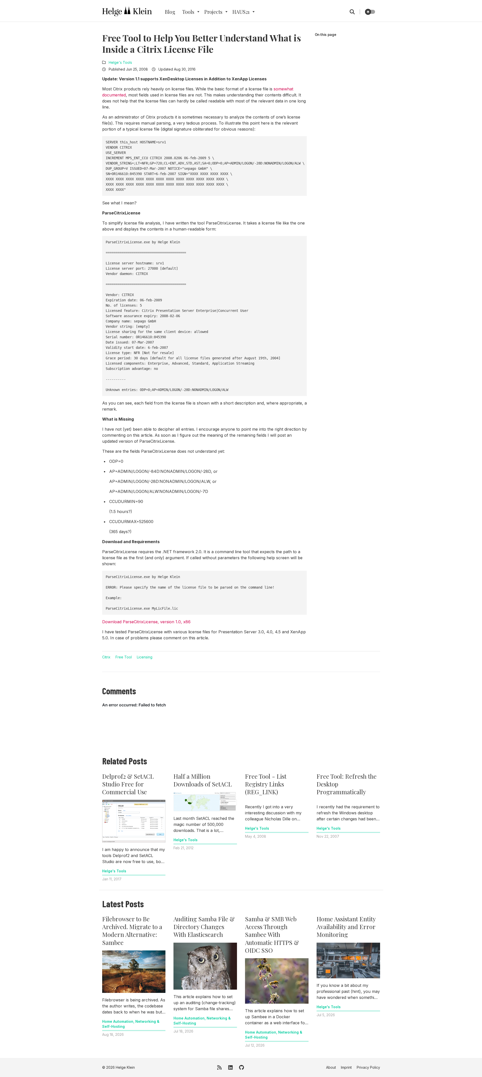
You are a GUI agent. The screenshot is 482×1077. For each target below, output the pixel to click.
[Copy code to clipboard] (301, 141)
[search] (355, 11)
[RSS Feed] (219, 1067)
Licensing (144, 657)
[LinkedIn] (230, 1067)
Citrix (106, 657)
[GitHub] (241, 1067)
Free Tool (123, 657)
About (331, 1067)
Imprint (346, 1067)
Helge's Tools (120, 62)
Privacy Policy (368, 1067)
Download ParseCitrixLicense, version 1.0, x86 (146, 621)
